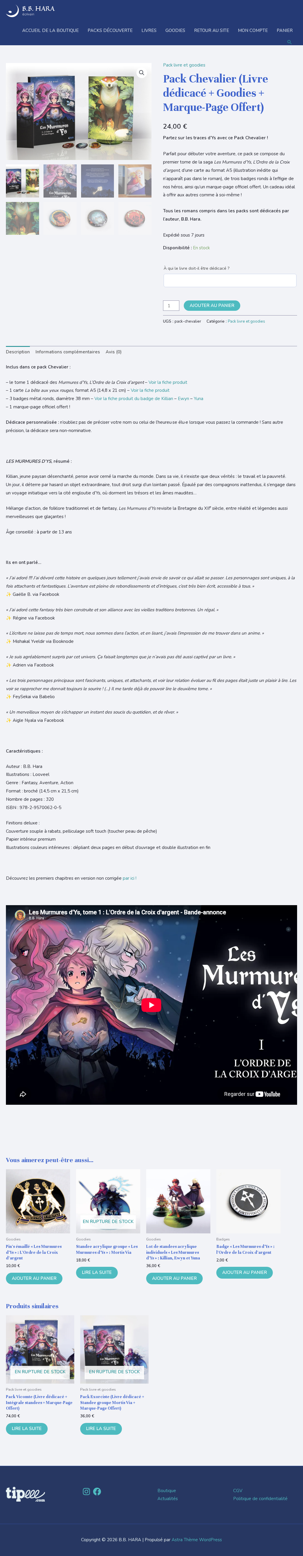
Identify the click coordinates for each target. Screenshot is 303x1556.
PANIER (285, 30)
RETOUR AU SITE (211, 30)
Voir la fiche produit (168, 382)
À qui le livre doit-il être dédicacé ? (196, 268)
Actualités (167, 1499)
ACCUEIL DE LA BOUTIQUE (50, 30)
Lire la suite (97, 1272)
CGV (237, 1491)
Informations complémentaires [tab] (68, 352)
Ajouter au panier (212, 305)
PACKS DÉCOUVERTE (110, 30)
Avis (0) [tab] (114, 352)
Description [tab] (18, 352)
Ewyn (183, 399)
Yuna (198, 399)
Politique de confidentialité (260, 1499)
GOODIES (175, 30)
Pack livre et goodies (184, 65)
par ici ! (129, 878)
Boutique (166, 1491)
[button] (290, 42)
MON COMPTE (253, 30)
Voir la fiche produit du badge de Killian (133, 399)
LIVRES (149, 30)
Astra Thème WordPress (197, 1540)
